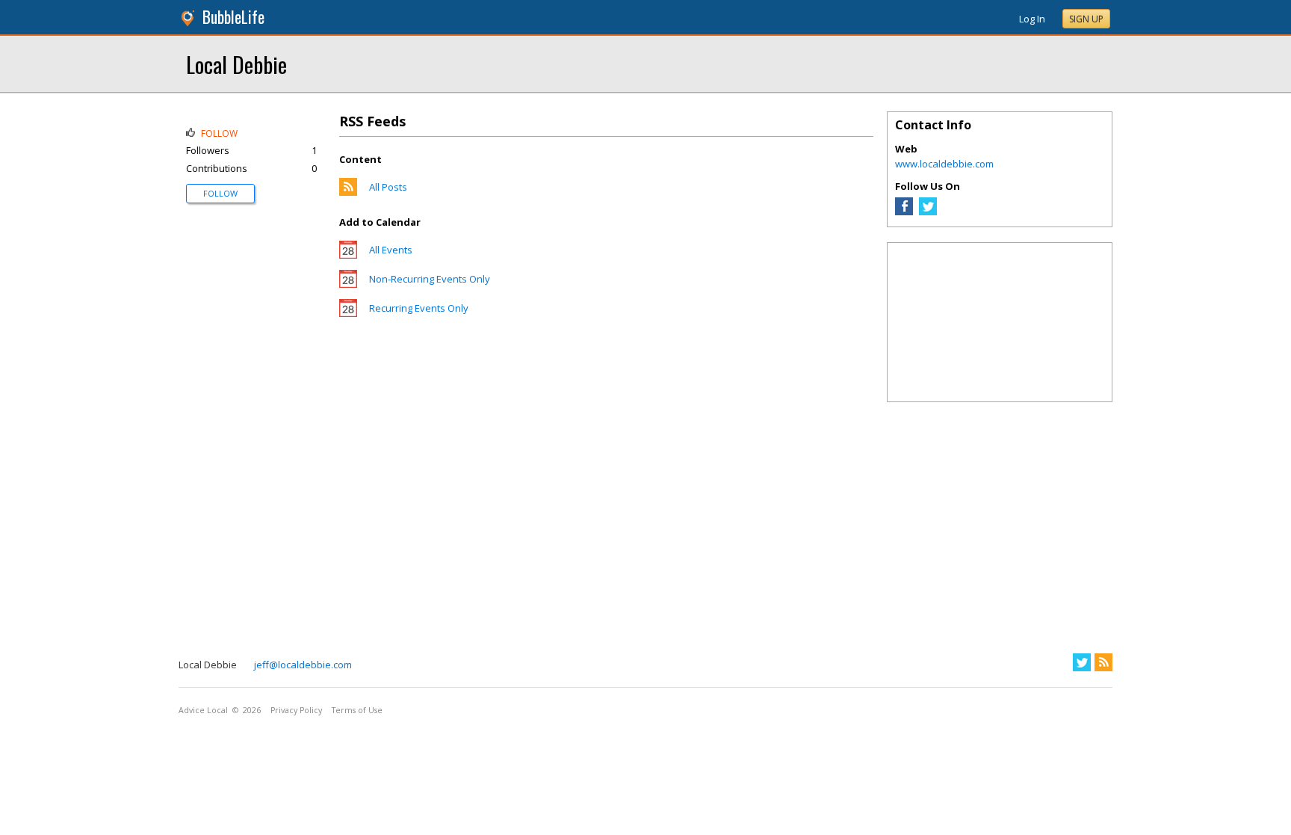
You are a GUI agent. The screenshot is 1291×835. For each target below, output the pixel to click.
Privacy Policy (296, 710)
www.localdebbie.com (944, 163)
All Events (390, 249)
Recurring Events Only (418, 308)
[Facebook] (904, 211)
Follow (220, 193)
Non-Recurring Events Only (429, 279)
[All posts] (348, 192)
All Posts (388, 187)
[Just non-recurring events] (348, 284)
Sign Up (1086, 19)
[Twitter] (928, 211)
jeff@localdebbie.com (303, 664)
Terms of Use (357, 710)
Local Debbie (236, 64)
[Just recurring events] (348, 313)
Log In (1032, 18)
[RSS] (1103, 662)
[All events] (348, 255)
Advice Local (203, 710)
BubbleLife (233, 16)
